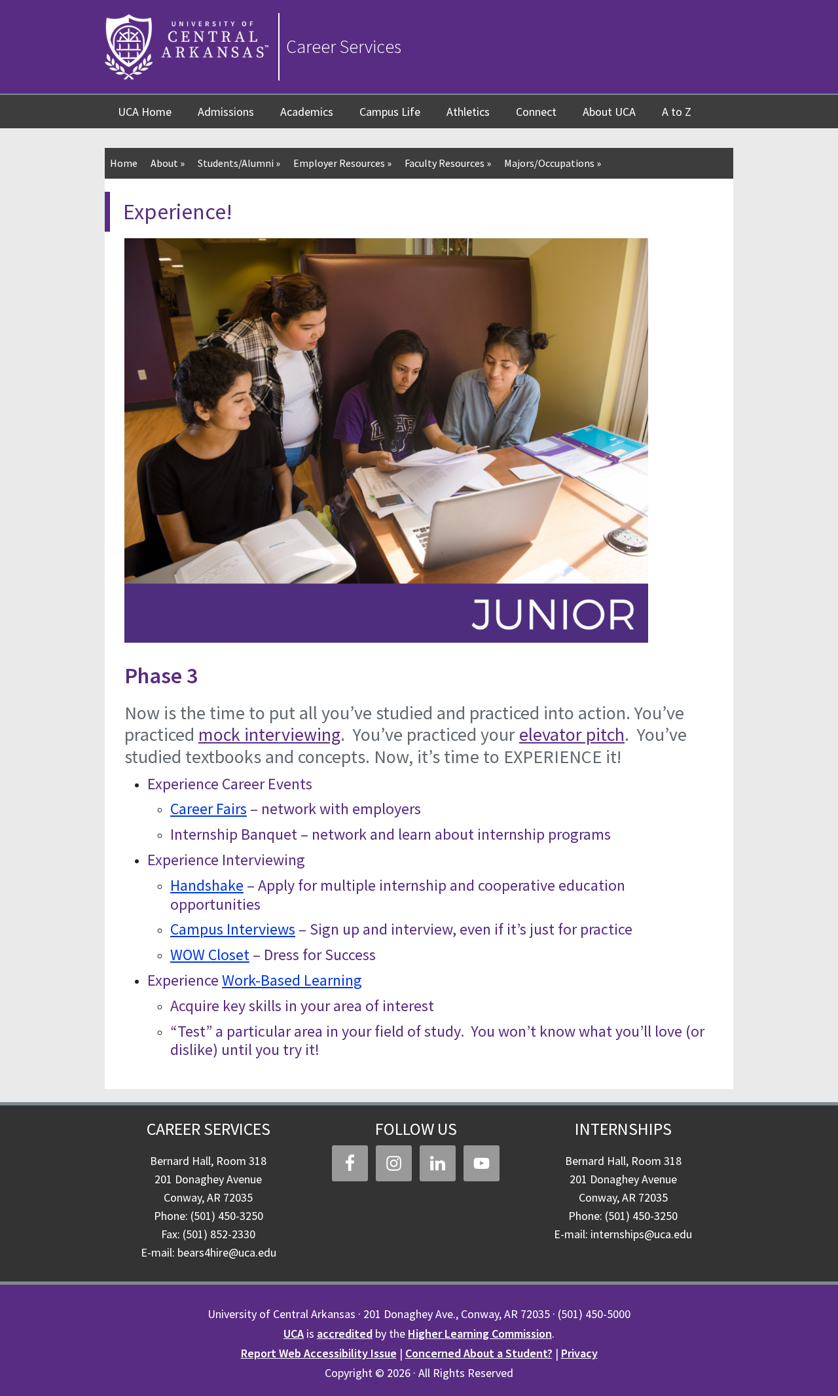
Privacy (579, 1353)
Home (123, 163)
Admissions (226, 111)
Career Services (343, 46)
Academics (306, 111)
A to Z (676, 111)
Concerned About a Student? (479, 1353)
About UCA (609, 111)
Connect (536, 111)
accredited (345, 1333)
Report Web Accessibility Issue (319, 1353)
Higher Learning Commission (480, 1333)
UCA (293, 1333)
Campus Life (389, 111)
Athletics (468, 111)
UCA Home (145, 111)
